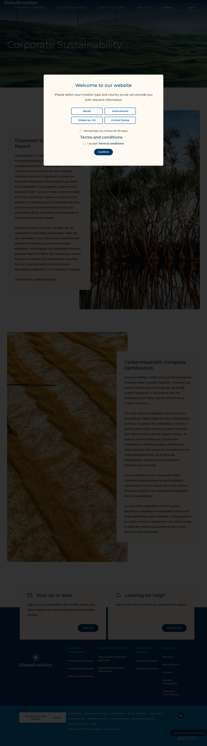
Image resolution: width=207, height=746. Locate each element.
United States (120, 120)
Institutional (120, 111)
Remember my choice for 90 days (105, 130)
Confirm (103, 152)
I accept (105, 143)
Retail (87, 111)
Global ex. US (87, 120)
